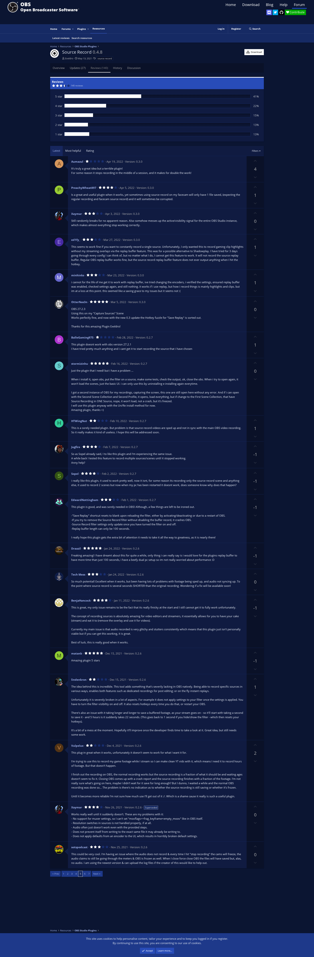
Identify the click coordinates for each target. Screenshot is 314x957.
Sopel (75, 473)
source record (105, 58)
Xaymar (76, 214)
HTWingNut (79, 421)
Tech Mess (78, 574)
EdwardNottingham (84, 500)
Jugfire (75, 447)
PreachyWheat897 (83, 188)
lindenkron (78, 679)
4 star (58, 106)
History (117, 68)
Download (250, 4)
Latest (56, 150)
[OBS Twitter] (275, 12)
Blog (269, 4)
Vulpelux (77, 745)
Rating (90, 150)
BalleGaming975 (82, 337)
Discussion (134, 68)
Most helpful (73, 150)
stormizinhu (79, 363)
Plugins (81, 29)
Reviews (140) (99, 68)
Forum (299, 4)
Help (283, 4)
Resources (98, 28)
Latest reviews (60, 38)
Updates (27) (78, 68)
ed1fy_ (75, 240)
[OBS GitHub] (281, 12)
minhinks (77, 275)
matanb (76, 653)
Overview (59, 68)
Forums (66, 29)
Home (231, 4)
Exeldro (69, 58)
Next (95, 873)
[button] (73, 29)
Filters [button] (255, 150)
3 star (58, 115)
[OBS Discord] (269, 12)
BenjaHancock (81, 600)
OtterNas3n (79, 302)
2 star (58, 125)
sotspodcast (79, 847)
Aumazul (77, 161)
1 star (58, 134)
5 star (58, 96)
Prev (56, 873)
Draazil (76, 548)
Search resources (82, 38)
